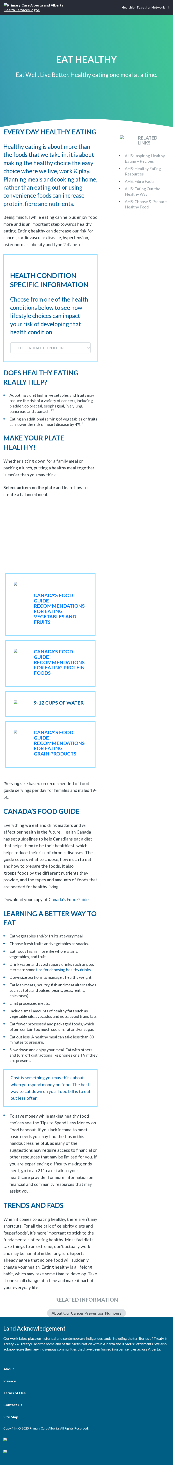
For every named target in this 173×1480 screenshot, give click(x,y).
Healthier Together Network (143, 7)
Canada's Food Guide (69, 899)
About (8, 1369)
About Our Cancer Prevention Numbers (86, 1312)
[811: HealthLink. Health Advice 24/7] (86, 1451)
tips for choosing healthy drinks (63, 969)
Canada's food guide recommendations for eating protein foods (59, 662)
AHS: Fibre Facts (140, 181)
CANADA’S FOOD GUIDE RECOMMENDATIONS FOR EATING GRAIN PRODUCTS (59, 743)
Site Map (10, 1416)
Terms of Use (14, 1393)
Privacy (9, 1381)
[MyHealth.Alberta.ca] (86, 1440)
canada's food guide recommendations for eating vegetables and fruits (59, 608)
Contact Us (12, 1405)
